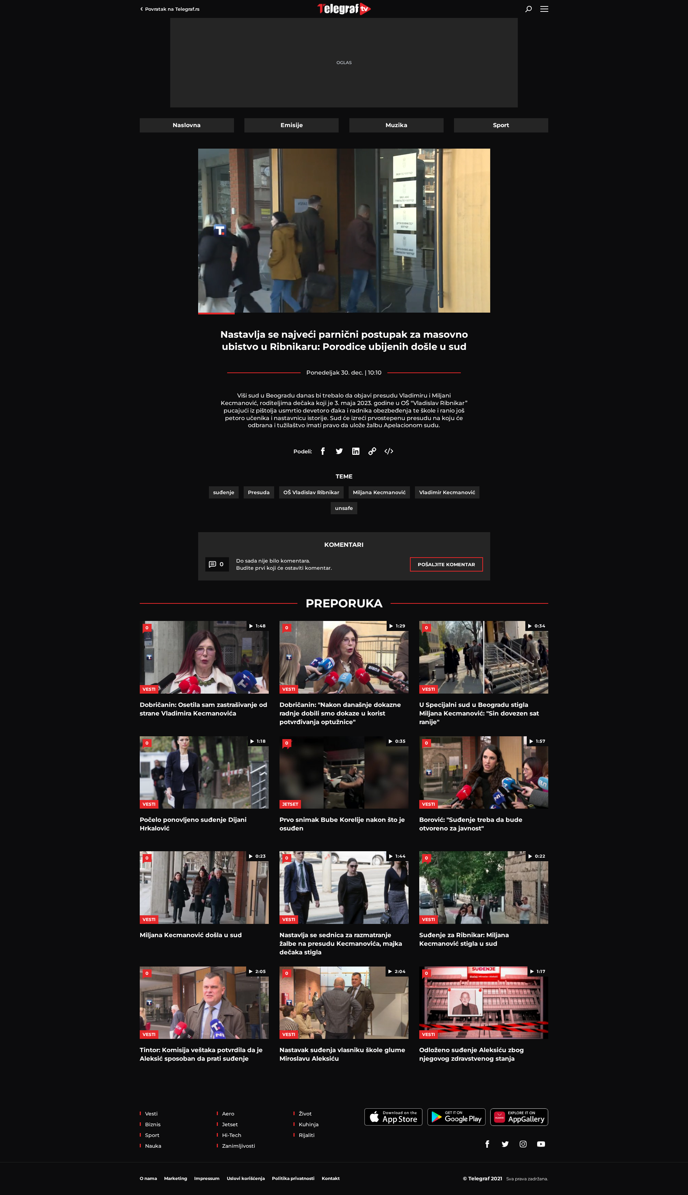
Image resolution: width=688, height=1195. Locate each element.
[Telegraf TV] (541, 1144)
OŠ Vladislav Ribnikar (311, 492)
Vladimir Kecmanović (447, 492)
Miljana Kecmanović (379, 492)
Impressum (207, 1178)
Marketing (175, 1178)
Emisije (292, 125)
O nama (148, 1178)
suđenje (223, 492)
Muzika (396, 125)
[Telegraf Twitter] (505, 1144)
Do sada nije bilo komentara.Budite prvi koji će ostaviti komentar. (284, 564)
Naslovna (187, 125)
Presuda (259, 492)
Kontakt (331, 1178)
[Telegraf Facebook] (487, 1144)
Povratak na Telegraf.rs (172, 9)
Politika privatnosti (293, 1178)
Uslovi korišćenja (246, 1178)
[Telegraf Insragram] (523, 1144)
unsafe (344, 508)
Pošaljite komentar (446, 564)
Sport (501, 125)
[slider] (344, 313)
